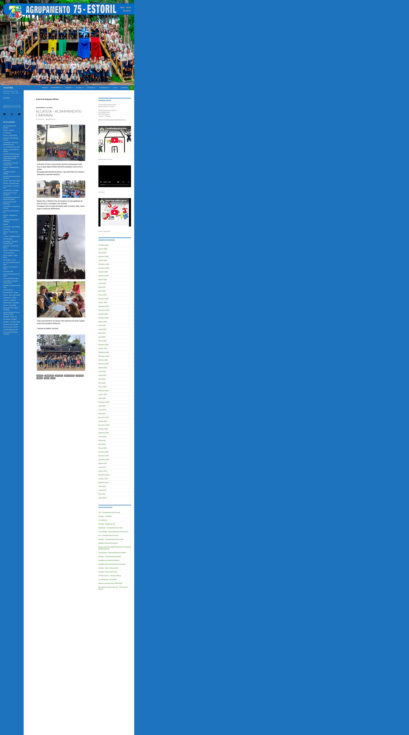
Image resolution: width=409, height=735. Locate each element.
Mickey (40, 378)
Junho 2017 (102, 467)
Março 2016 (102, 498)
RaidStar (5, 224)
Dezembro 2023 (103, 306)
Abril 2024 (102, 291)
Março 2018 (102, 448)
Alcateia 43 (79, 87)
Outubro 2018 (103, 429)
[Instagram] (12, 115)
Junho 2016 (102, 490)
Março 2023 (102, 341)
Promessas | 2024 (8, 271)
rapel (47, 378)
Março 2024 (102, 295)
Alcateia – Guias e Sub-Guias (107, 572)
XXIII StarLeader (7, 239)
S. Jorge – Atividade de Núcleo (11, 236)
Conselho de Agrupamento (10, 329)
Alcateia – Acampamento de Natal (109, 556)
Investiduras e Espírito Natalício (109, 560)
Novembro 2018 (103, 425)
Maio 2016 (102, 494)
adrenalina (49, 375)
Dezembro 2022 (103, 352)
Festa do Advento (8, 290)
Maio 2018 (102, 440)
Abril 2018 (102, 444)
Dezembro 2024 (103, 264)
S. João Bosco (102, 520)
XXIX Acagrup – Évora (9, 260)
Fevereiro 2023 (103, 344)
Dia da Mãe (6, 229)
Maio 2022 (102, 379)
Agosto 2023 (102, 321)
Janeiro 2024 (102, 302)
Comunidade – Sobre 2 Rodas (11, 226)
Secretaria (6, 98)
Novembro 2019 (103, 402)
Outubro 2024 (103, 272)
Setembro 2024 (103, 276)
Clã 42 (115, 87)
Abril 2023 (102, 337)
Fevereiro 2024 (103, 299)
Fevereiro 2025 (103, 256)
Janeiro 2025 (102, 260)
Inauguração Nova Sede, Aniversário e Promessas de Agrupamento (11, 158)
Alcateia (49, 107)
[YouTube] (19, 115)
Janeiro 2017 (102, 471)
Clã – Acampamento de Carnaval (109, 512)
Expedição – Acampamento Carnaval (110, 528)
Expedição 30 (91, 87)
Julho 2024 (102, 283)
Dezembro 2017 (103, 456)
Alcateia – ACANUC (105, 516)
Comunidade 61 (104, 87)
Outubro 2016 (103, 479)
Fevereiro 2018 (103, 452)
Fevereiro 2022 (103, 390)
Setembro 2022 (103, 364)
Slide (53, 378)
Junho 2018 (102, 436)
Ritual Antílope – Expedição (11, 302)
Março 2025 (102, 253)
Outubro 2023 (103, 314)
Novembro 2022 (103, 356)
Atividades (68, 87)
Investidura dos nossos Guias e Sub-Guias (111, 564)
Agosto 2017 (102, 463)
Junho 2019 (102, 410)
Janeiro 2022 (102, 394)
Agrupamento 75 (56, 87)
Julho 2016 (102, 486)
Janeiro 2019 (102, 421)
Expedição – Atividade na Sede (11, 322)
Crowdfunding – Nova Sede (107, 579)
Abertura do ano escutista (10, 327)
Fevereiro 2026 (103, 245)
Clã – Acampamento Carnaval (108, 535)
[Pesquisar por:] (11, 106)
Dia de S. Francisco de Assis (10, 324)
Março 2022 (102, 387)
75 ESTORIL (8, 88)
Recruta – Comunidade (9, 305)
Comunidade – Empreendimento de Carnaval (113, 531)
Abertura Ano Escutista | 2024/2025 (110, 583)
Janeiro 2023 (102, 348)
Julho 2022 (102, 371)
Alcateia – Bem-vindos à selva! (108, 568)
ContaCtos (124, 87)
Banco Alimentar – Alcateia (10, 292)
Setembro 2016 (103, 482)
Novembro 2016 (103, 475)
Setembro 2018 (103, 433)
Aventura (59, 375)
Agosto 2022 (102, 367)
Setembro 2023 (103, 318)
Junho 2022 (102, 375)
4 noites (40, 375)
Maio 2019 (102, 413)
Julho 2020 (102, 398)
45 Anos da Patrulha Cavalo (10, 278)
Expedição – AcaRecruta (10, 316)
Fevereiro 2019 (103, 417)
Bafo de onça (69, 375)
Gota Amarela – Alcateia (10, 297)
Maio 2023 (102, 333)
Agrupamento (41, 107)
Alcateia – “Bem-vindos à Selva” (11, 295)
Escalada (80, 375)
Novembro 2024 (103, 268)
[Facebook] (4, 115)
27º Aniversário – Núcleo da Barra (109, 575)
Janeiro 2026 (102, 249)
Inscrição (45, 87)
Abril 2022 (102, 383)
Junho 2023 (102, 329)
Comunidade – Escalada (10, 319)
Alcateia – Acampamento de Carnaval (110, 539)
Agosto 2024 (102, 279)
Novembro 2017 (103, 459)
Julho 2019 (102, 406)
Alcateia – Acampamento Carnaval (59, 113)
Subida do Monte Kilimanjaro (108, 543)
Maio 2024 (102, 287)
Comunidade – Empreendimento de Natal (112, 552)
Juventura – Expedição (9, 300)
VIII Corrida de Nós (8, 253)
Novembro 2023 (103, 310)
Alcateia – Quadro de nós (106, 524)
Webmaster (51, 119)
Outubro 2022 (103, 360)
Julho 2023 (102, 325)
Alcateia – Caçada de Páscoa (11, 250)
